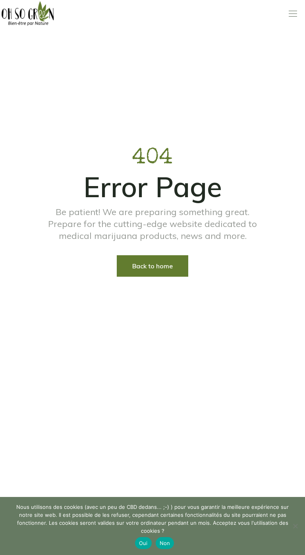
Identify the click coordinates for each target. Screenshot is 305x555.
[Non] (295, 526)
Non (165, 543)
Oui (143, 543)
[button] (293, 14)
